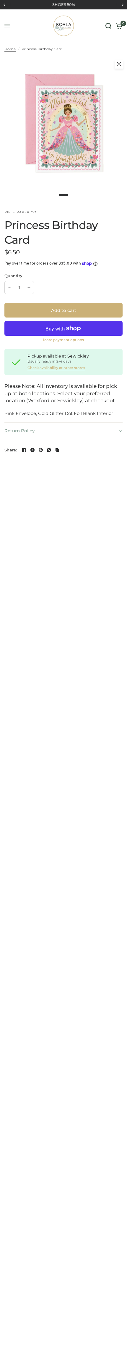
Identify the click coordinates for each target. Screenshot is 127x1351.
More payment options (63, 340)
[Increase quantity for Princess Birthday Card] (29, 287)
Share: (10, 450)
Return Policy (19, 430)
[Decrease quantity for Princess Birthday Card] (9, 287)
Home (10, 49)
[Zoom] (119, 64)
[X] (32, 449)
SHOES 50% (63, 4)
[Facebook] (24, 449)
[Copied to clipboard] (57, 449)
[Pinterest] (40, 449)
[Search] (108, 25)
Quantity (13, 275)
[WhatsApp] (49, 449)
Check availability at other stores (56, 368)
